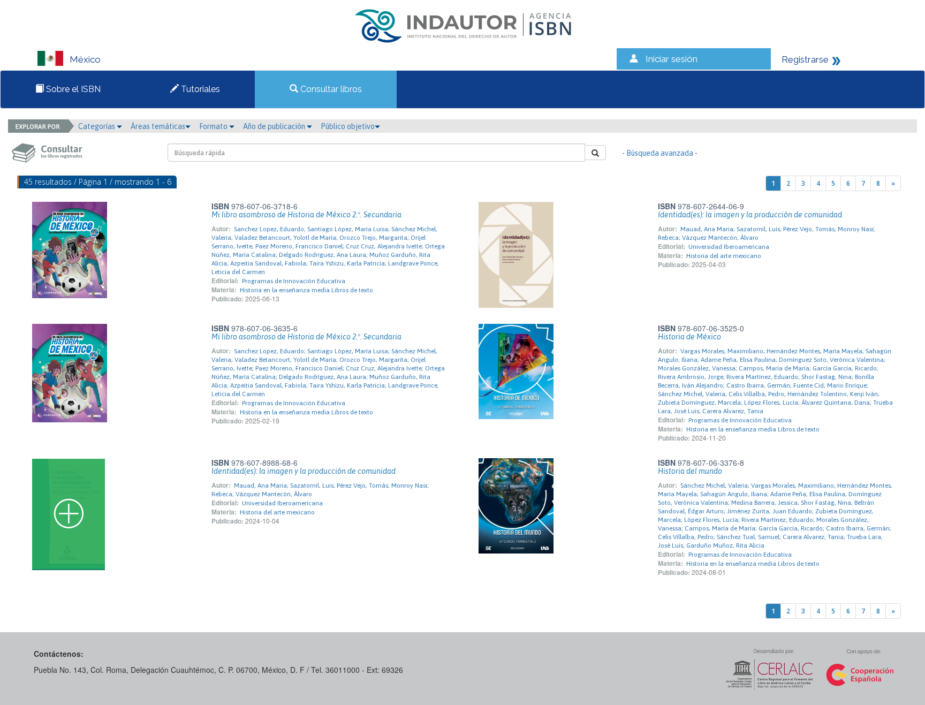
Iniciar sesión (671, 59)
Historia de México (689, 336)
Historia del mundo (690, 471)
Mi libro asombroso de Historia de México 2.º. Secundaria (306, 214)
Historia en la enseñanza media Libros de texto (306, 290)
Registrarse (805, 59)
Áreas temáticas (158, 126)
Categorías (97, 126)
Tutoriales (199, 89)
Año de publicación (275, 126)
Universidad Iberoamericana (728, 247)
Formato (214, 126)
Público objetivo (348, 126)
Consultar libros (330, 89)
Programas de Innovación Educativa (293, 281)
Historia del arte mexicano (723, 256)
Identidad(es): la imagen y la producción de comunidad (750, 214)
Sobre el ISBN (72, 89)
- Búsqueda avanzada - (659, 153)
